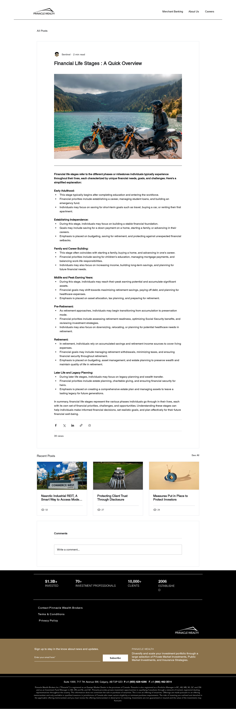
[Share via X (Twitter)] (64, 425)
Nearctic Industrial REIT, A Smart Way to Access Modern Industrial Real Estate (61, 497)
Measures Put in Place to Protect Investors (170, 497)
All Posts (42, 30)
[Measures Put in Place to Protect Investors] (174, 476)
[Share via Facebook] (55, 425)
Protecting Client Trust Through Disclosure (112, 497)
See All (195, 455)
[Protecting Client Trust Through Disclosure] (118, 476)
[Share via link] (81, 425)
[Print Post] (89, 425)
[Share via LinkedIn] (72, 425)
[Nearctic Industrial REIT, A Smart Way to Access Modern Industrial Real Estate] (62, 476)
